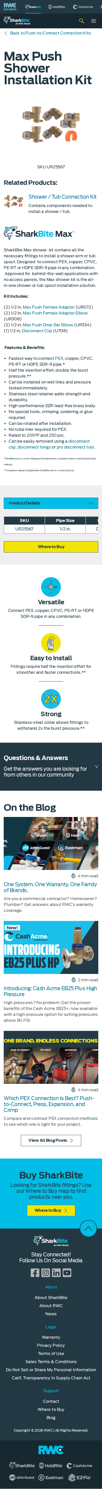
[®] (33, 7)
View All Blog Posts (47, 1140)
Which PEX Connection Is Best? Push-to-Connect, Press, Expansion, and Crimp (49, 1104)
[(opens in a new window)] (57, 7)
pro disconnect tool (75, 447)
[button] (51, 547)
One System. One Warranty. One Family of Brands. (50, 887)
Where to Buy (48, 1210)
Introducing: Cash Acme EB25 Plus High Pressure (50, 991)
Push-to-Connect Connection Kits (50, 33)
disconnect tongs (34, 447)
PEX (58, 358)
